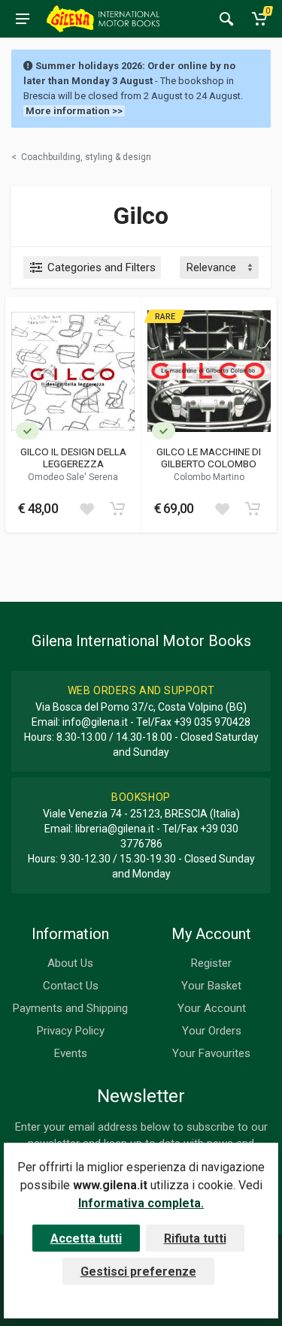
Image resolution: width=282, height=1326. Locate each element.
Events (70, 1053)
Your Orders (211, 1031)
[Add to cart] (117, 508)
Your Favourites (211, 1053)
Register (211, 963)
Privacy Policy (71, 1031)
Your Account (211, 1008)
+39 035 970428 (212, 722)
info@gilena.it (95, 722)
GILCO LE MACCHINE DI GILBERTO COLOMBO (208, 458)
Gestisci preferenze (138, 1271)
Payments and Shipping (70, 1008)
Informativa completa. (141, 1203)
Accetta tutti (86, 1238)
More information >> (74, 110)
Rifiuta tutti (195, 1238)
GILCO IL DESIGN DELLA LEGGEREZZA (73, 458)
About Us (70, 963)
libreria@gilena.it (114, 829)
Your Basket (211, 985)
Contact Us (71, 985)
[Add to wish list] (86, 508)
